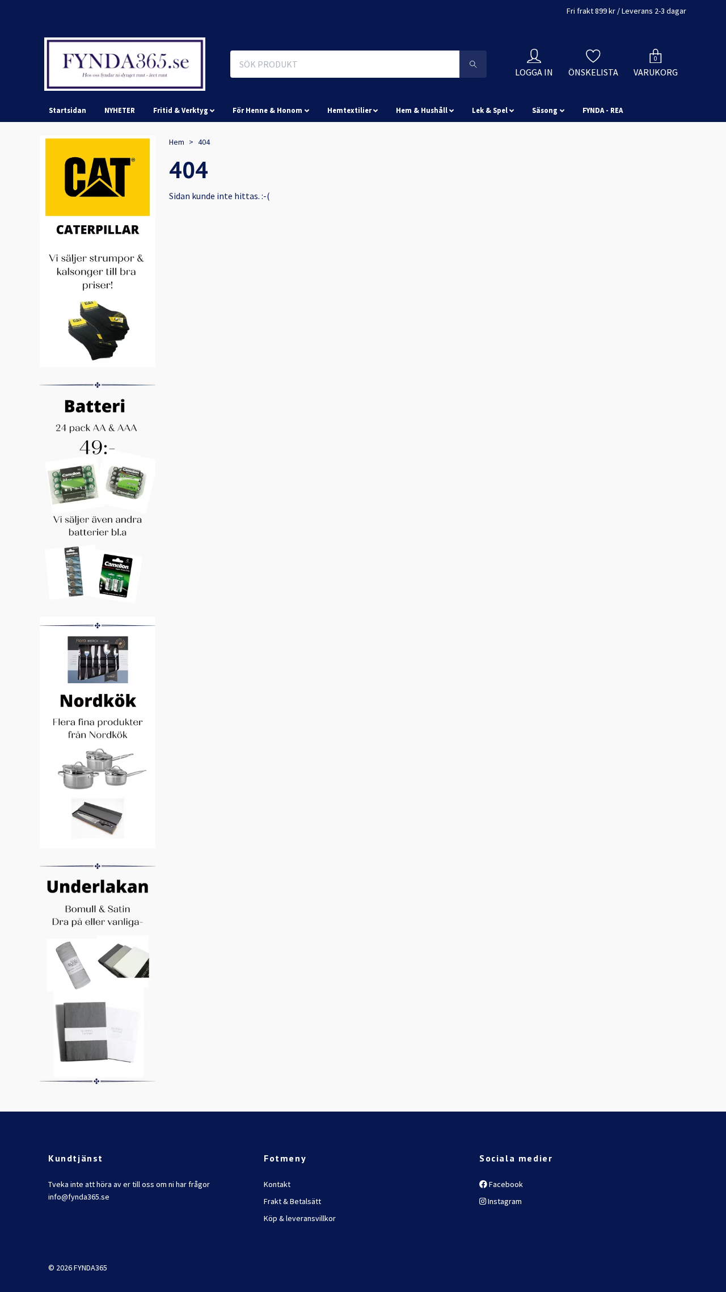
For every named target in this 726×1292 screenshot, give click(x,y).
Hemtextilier (349, 191)
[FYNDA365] (201, 89)
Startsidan (67, 191)
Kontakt (277, 1266)
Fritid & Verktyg (180, 191)
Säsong (545, 191)
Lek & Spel (490, 191)
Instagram (504, 1283)
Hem (176, 223)
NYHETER (119, 191)
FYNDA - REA (603, 191)
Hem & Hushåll (422, 191)
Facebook (505, 1266)
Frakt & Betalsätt (292, 1283)
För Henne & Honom (267, 191)
